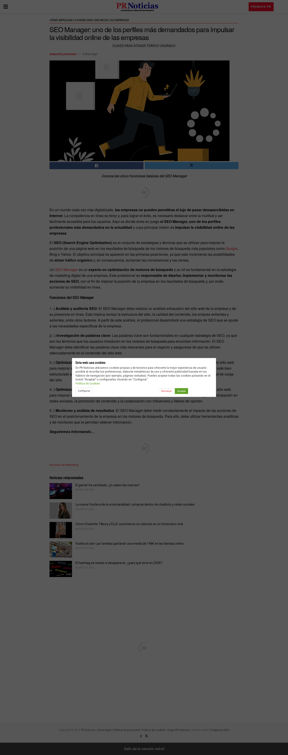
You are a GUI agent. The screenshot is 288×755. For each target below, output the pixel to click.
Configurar (84, 390)
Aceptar (181, 391)
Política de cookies (88, 383)
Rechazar (166, 391)
